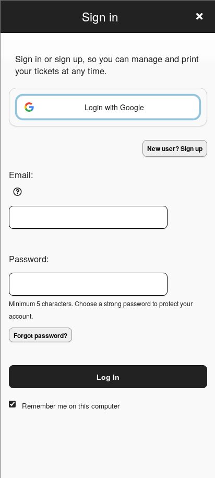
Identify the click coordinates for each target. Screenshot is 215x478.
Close (199, 16)
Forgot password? (40, 335)
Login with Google (114, 107)
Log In (108, 377)
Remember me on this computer (71, 406)
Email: (21, 174)
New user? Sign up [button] (174, 148)
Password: (29, 258)
